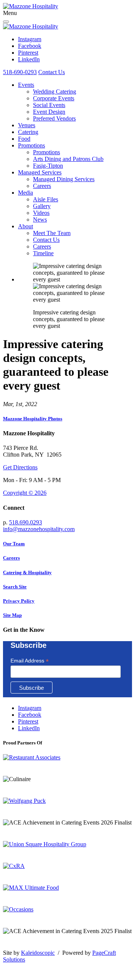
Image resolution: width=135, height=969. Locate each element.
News (40, 219)
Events (26, 85)
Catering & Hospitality (27, 572)
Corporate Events (53, 98)
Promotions (31, 145)
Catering (28, 132)
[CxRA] (14, 866)
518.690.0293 (25, 522)
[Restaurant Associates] (31, 757)
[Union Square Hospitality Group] (44, 844)
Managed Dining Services (63, 179)
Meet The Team (51, 233)
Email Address (29, 660)
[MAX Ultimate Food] (31, 887)
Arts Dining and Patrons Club (68, 159)
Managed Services (40, 172)
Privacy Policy (18, 601)
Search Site (15, 586)
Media (25, 192)
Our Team (14, 543)
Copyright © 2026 (24, 493)
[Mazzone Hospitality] (30, 6)
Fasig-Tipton (48, 165)
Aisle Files (45, 199)
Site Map (12, 615)
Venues (26, 125)
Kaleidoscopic (38, 953)
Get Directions (20, 467)
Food (24, 138)
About (25, 226)
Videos (41, 213)
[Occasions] (18, 909)
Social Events (49, 105)
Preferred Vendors (54, 118)
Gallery (42, 206)
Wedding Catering (54, 91)
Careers (42, 186)
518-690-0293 (20, 72)
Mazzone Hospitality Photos (32, 418)
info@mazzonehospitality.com (39, 529)
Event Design (49, 112)
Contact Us (51, 72)
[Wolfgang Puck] (24, 801)
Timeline (43, 253)
